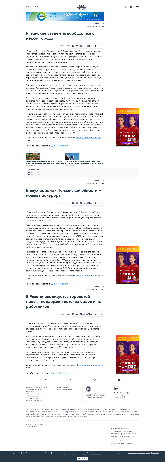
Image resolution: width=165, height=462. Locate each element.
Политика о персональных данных (121, 425)
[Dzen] (95, 380)
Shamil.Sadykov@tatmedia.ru (119, 445)
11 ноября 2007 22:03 (95, 290)
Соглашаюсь (82, 458)
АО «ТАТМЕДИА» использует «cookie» (121, 431)
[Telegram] (70, 380)
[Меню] (137, 7)
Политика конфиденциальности (120, 440)
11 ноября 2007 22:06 (95, 184)
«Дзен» (53, 146)
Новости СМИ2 (34, 172)
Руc (27, 7)
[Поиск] (126, 7)
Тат (36, 7)
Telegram (63, 146)
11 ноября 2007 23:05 (95, 26)
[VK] (46, 379)
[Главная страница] (81, 7)
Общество (99, 23)
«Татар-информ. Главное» (88, 138)
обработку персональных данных (139, 453)
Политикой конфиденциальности (90, 454)
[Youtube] (119, 380)
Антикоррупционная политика (120, 428)
